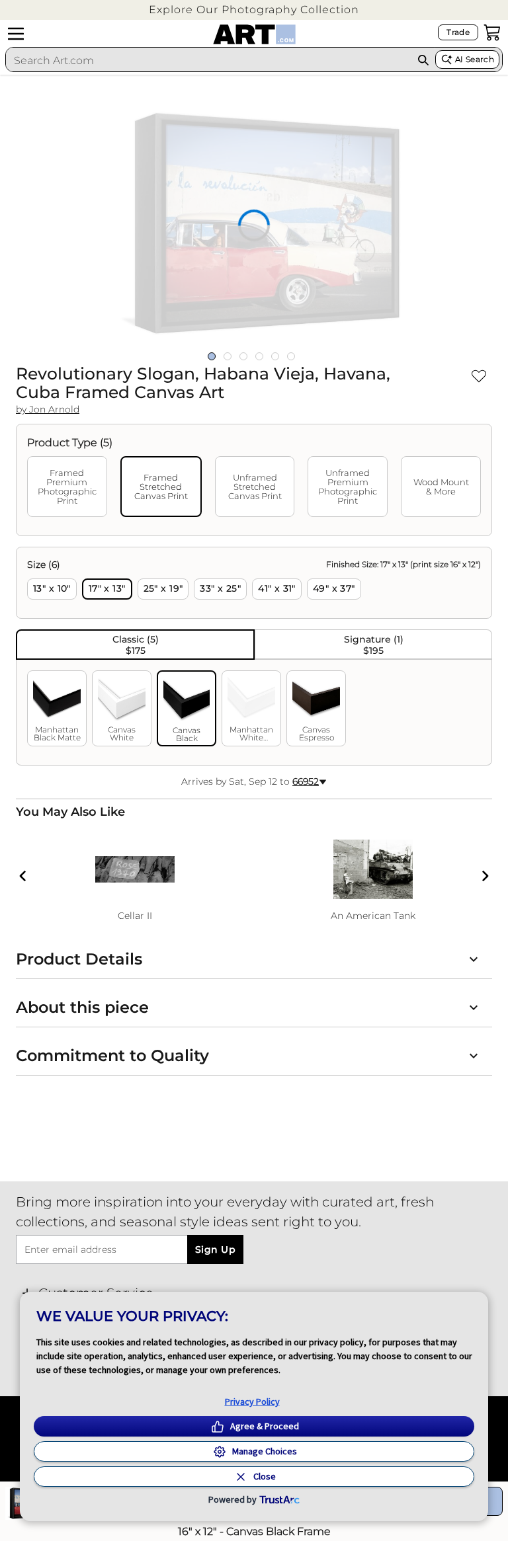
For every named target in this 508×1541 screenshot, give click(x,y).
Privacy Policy (252, 1401)
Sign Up (215, 1249)
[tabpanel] (254, 656)
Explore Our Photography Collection (254, 9)
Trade (458, 32)
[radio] (52, 589)
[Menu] (15, 33)
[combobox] (208, 60)
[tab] (67, 486)
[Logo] (254, 34)
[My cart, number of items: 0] (492, 32)
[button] (254, 9)
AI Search (474, 59)
